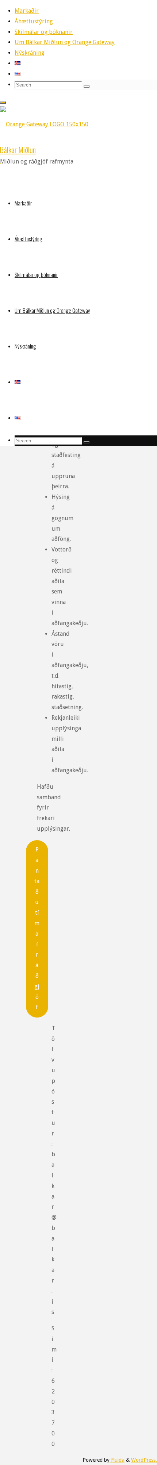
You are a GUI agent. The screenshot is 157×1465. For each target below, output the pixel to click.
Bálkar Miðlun (18, 149)
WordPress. (144, 1460)
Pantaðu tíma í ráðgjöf (36, 928)
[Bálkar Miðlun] (44, 124)
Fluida (117, 1460)
